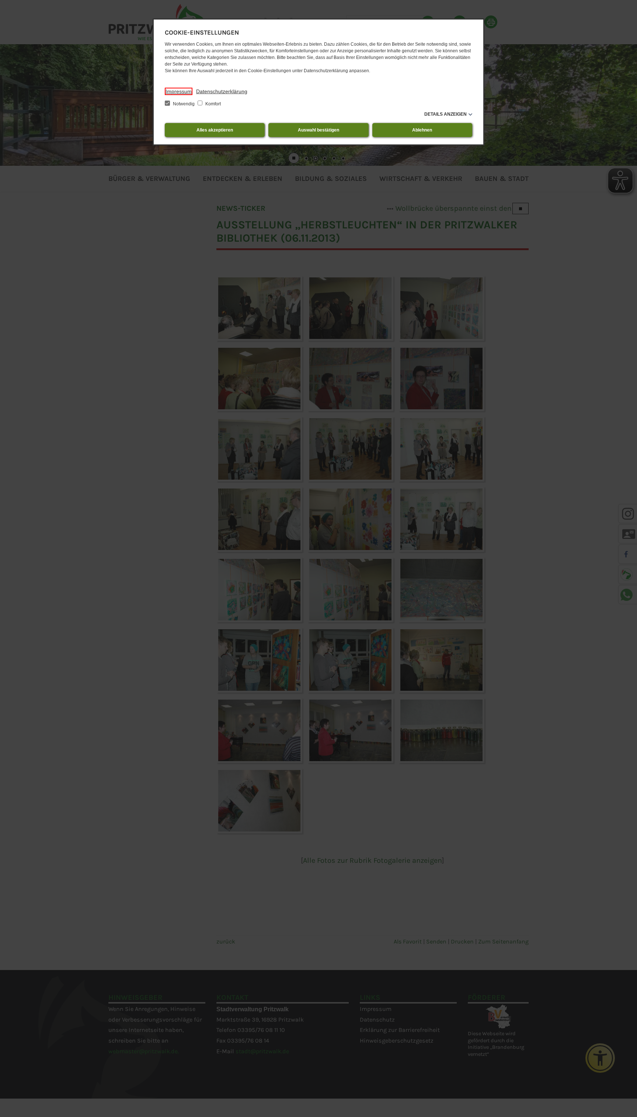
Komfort (212, 103)
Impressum (179, 91)
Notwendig (184, 103)
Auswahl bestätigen (318, 130)
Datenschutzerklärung (221, 91)
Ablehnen (422, 130)
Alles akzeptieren (214, 130)
